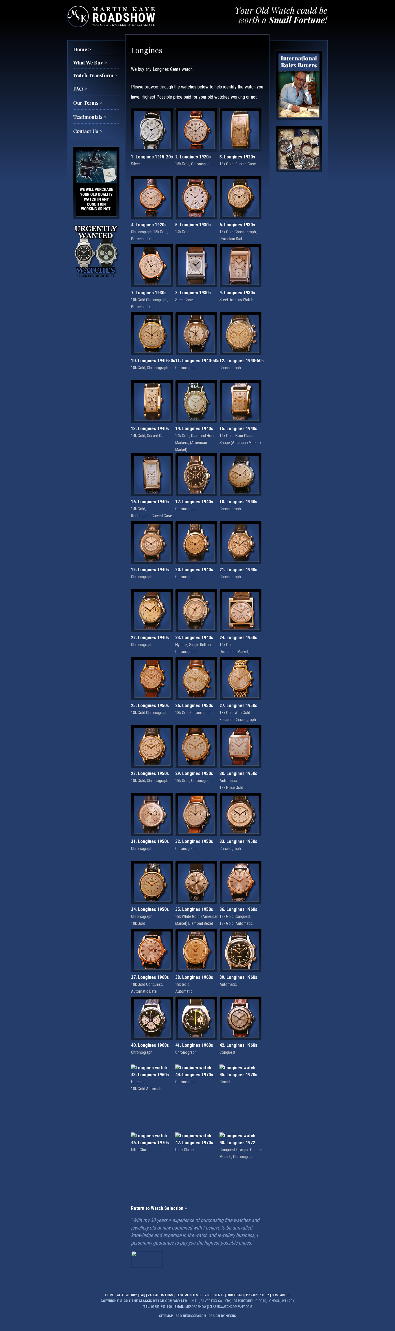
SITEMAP (166, 1316)
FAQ (142, 1295)
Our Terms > (87, 102)
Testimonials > (89, 117)
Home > (82, 49)
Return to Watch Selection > (159, 1208)
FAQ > (80, 88)
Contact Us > (87, 131)
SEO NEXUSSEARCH (191, 1316)
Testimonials (187, 1295)
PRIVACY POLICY (257, 1295)
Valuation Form (160, 1295)
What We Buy (127, 1295)
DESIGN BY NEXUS (222, 1316)
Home (109, 1295)
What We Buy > (90, 62)
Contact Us (281, 1295)
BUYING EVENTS (212, 1295)
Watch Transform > (95, 75)
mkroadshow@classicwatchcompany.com (218, 1307)
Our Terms (235, 1295)
